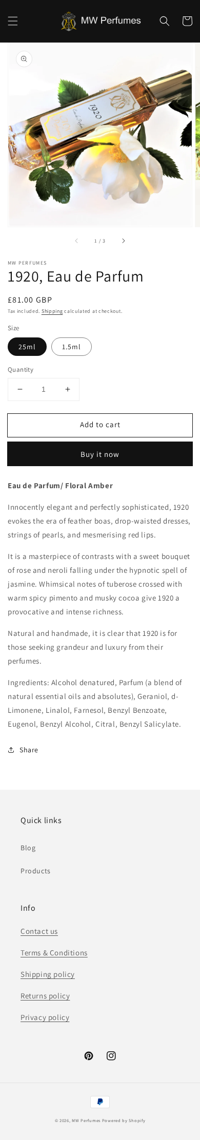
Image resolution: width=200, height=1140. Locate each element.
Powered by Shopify (124, 1120)
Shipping (52, 311)
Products (36, 870)
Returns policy (45, 996)
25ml (27, 346)
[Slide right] (123, 241)
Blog (28, 847)
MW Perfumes (86, 1120)
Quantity (20, 369)
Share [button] (28, 749)
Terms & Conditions (54, 952)
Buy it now (100, 454)
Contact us (39, 931)
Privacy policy (45, 1017)
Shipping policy (48, 974)
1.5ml (71, 346)
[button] (13, 21)
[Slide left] (77, 241)
